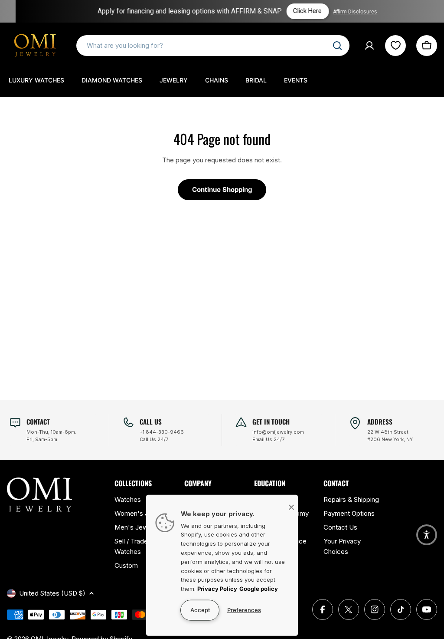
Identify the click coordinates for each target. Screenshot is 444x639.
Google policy (258, 588)
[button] (426, 534)
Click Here (299, 11)
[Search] (337, 45)
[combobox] (212, 45)
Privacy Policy (217, 588)
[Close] (291, 507)
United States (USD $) (52, 593)
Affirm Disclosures (347, 12)
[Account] (369, 45)
